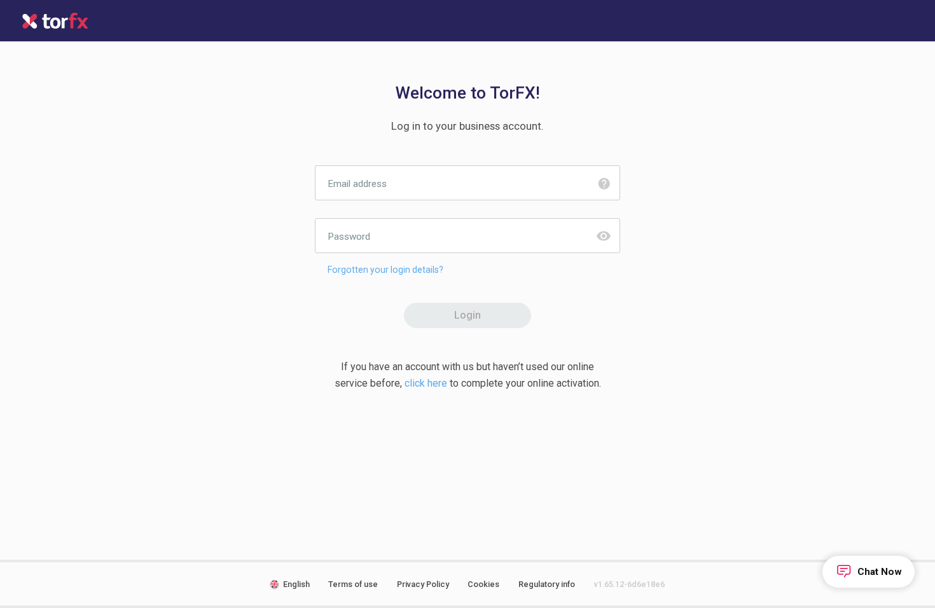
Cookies (483, 584)
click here (426, 383)
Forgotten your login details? (385, 270)
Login (467, 315)
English (296, 584)
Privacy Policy (423, 584)
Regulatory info (546, 584)
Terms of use (353, 584)
